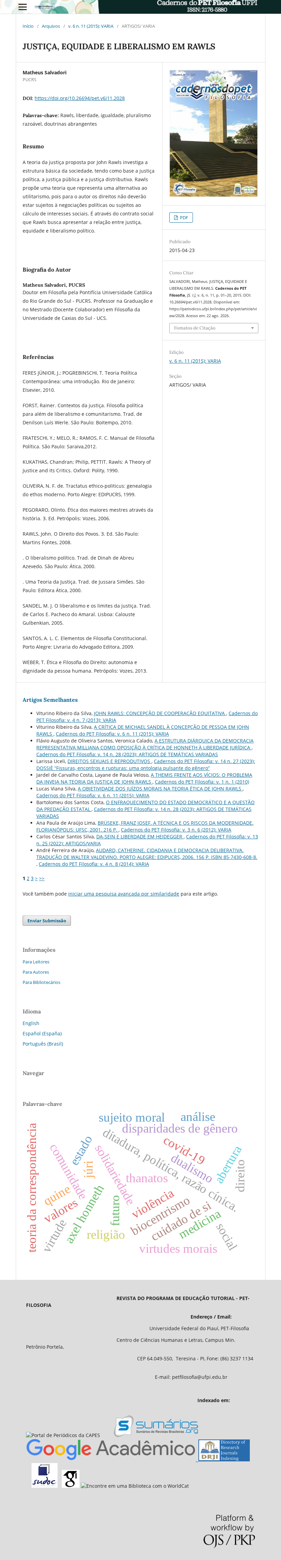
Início (28, 26)
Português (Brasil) (43, 1043)
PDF (183, 217)
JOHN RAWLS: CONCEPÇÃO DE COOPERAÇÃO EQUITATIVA (160, 713)
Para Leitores (36, 962)
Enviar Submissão (46, 921)
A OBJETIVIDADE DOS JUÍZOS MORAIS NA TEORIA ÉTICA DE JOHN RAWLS (160, 788)
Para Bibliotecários (41, 982)
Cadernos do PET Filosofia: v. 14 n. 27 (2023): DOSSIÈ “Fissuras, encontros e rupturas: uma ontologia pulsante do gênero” (145, 764)
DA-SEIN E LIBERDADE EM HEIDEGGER (140, 836)
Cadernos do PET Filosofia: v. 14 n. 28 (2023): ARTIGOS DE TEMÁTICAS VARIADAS (127, 754)
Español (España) (42, 1033)
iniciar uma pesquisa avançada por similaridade (123, 893)
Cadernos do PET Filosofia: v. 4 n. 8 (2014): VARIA (94, 864)
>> (42, 878)
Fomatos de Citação (195, 328)
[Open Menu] (22, 7)
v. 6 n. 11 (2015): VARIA (90, 26)
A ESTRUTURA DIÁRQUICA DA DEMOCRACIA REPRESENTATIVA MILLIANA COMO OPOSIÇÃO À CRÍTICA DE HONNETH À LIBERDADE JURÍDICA (145, 744)
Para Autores (36, 972)
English (31, 1023)
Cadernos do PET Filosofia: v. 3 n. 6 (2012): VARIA (176, 829)
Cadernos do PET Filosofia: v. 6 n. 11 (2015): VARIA (112, 734)
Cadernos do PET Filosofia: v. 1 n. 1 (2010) (202, 781)
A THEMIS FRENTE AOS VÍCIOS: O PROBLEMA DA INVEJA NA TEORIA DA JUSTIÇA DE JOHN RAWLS (144, 778)
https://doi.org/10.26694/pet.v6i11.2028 (80, 98)
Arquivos (51, 26)
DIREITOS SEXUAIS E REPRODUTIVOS (109, 761)
